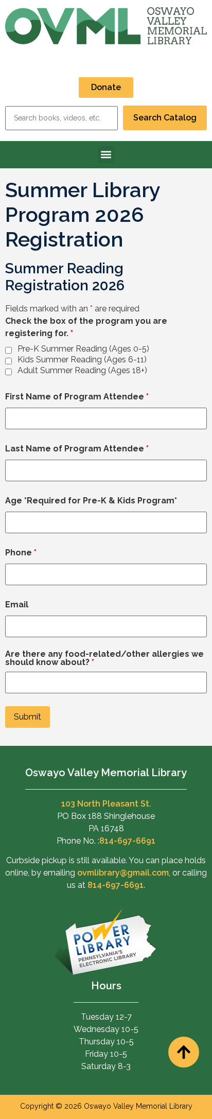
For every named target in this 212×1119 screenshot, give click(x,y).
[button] (106, 154)
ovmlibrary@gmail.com (123, 873)
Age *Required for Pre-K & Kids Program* (91, 501)
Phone (21, 553)
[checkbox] (8, 350)
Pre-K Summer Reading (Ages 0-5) (83, 349)
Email (16, 605)
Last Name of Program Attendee (77, 449)
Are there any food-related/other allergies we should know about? (104, 658)
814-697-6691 (127, 841)
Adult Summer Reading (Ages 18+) (82, 370)
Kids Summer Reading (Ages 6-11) (82, 360)
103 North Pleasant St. (106, 804)
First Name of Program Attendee (77, 397)
